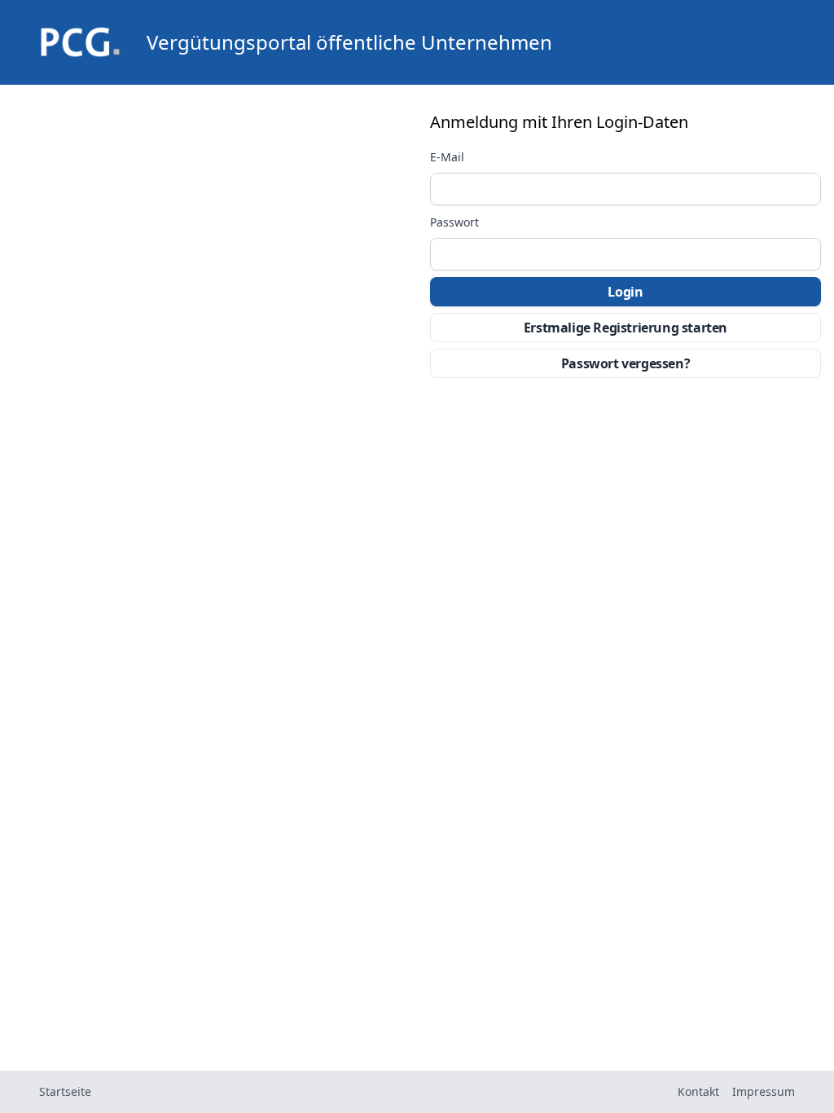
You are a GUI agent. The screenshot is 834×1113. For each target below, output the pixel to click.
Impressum (763, 1091)
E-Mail (447, 157)
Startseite (65, 1091)
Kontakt (698, 1091)
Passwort (454, 222)
